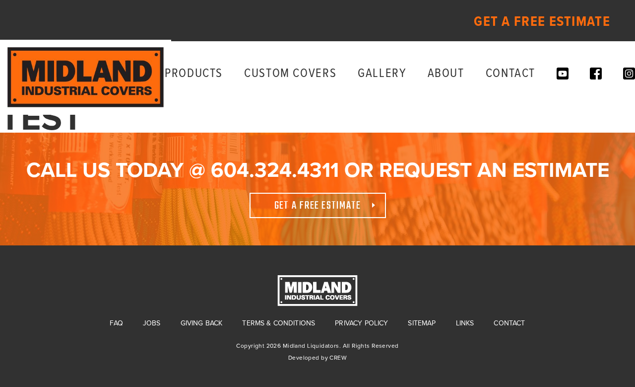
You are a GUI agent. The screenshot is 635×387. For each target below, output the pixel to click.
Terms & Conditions (278, 323)
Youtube (563, 73)
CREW (338, 357)
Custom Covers (290, 74)
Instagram (629, 73)
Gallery (382, 74)
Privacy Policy (361, 323)
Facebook (596, 73)
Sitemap (422, 323)
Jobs (152, 323)
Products (194, 74)
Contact (510, 74)
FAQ (116, 323)
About (446, 74)
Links (465, 323)
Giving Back (202, 323)
